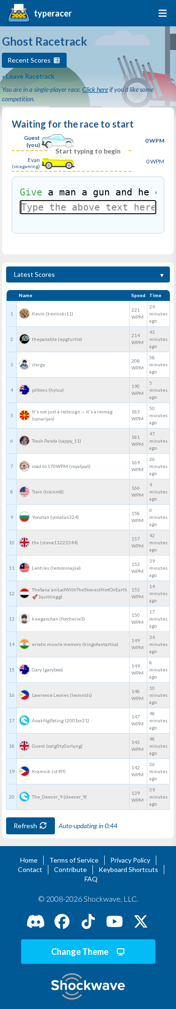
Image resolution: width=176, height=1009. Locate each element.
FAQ (91, 879)
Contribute (70, 869)
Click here (95, 89)
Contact (30, 869)
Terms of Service (74, 860)
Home (29, 860)
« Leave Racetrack (28, 76)
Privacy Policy (130, 860)
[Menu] (160, 13)
